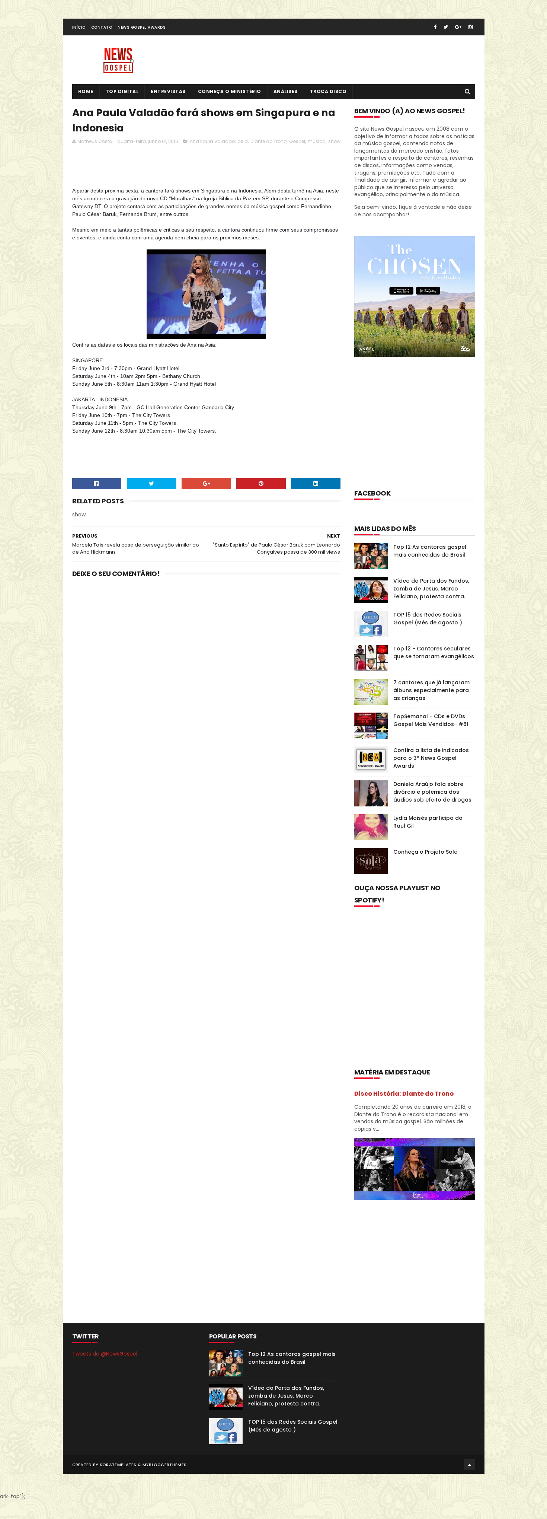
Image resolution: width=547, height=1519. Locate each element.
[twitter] (446, 27)
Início (79, 27)
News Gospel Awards (142, 27)
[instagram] (470, 27)
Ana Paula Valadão (212, 141)
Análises (286, 91)
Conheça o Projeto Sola (425, 852)
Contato (101, 27)
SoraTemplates (118, 1465)
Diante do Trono (268, 141)
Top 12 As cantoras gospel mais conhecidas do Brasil (429, 550)
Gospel (297, 141)
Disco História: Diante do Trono (404, 1093)
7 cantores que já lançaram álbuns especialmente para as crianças (431, 690)
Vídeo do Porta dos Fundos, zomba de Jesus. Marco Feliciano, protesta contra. (431, 588)
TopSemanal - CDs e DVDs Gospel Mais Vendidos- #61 (430, 720)
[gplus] (458, 27)
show (334, 141)
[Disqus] (206, 681)
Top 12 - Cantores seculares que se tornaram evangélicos (433, 652)
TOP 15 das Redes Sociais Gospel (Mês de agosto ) (427, 618)
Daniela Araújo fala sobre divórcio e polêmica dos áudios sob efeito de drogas (432, 791)
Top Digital (122, 91)
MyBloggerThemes (165, 1465)
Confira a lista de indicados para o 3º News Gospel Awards (431, 758)
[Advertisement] (207, 168)
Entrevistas (168, 91)
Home (85, 91)
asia (242, 141)
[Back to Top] (469, 1464)
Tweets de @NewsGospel (104, 1353)
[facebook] (435, 27)
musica (317, 141)
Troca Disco (328, 91)
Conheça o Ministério (229, 91)
